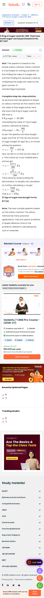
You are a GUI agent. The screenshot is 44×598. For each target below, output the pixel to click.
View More (21, 259)
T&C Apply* (38, 272)
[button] (9, 253)
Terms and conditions (23, 579)
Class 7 (25, 15)
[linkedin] (8, 585)
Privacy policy (7, 579)
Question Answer (10, 15)
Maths (34, 15)
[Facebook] (2, 585)
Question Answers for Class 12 (30, 23)
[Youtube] (19, 585)
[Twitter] (13, 585)
